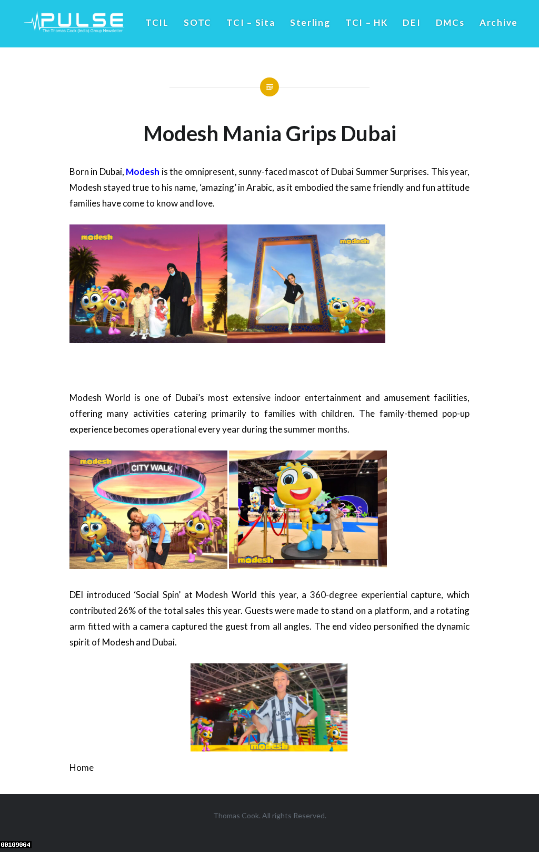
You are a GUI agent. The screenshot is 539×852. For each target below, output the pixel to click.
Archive (499, 22)
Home (81, 767)
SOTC (198, 22)
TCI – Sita (250, 22)
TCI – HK (366, 22)
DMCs (450, 22)
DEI (412, 22)
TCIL (157, 22)
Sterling (310, 22)
